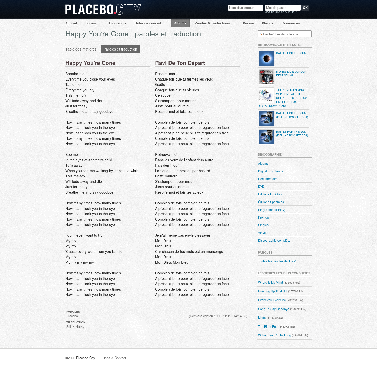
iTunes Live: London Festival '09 (291, 73)
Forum (90, 23)
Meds (262, 317)
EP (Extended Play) (271, 209)
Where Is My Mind (270, 282)
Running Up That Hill (272, 291)
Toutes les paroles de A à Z (277, 261)
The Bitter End (268, 326)
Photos (267, 23)
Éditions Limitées (270, 194)
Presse (248, 23)
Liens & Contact (114, 357)
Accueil (71, 23)
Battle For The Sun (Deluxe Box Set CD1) (292, 115)
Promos (263, 217)
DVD (261, 186)
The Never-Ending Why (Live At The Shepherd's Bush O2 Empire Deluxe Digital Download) (282, 97)
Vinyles (263, 232)
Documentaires (268, 178)
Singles (263, 225)
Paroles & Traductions (212, 23)
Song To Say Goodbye (273, 308)
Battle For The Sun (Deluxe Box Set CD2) (292, 133)
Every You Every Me (272, 299)
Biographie (117, 23)
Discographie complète (274, 240)
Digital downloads (270, 171)
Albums (180, 23)
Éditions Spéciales (271, 202)
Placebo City (103, 14)
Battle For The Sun (291, 53)
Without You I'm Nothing (274, 335)
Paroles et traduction (120, 49)
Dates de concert (148, 23)
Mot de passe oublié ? (281, 12)
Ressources (290, 23)
